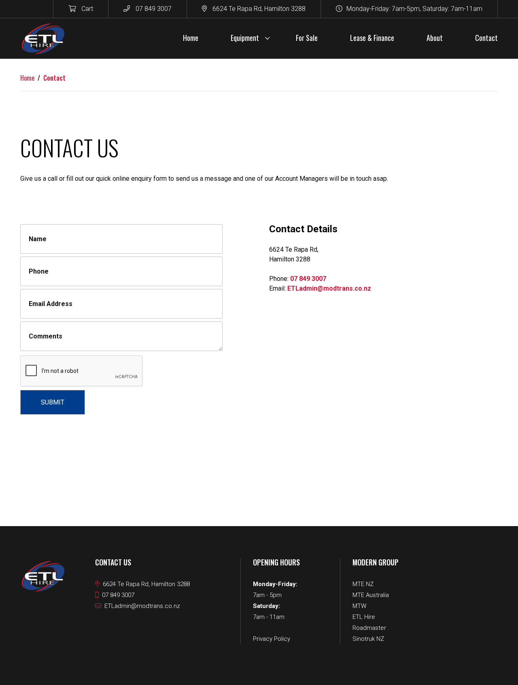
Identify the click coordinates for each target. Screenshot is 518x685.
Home (27, 78)
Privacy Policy (271, 638)
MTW (359, 606)
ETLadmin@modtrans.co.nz (329, 288)
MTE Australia (370, 595)
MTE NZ (363, 584)
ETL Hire (363, 617)
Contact (54, 78)
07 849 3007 (153, 9)
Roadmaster (369, 627)
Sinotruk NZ (368, 638)
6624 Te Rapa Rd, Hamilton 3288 (258, 9)
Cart (86, 9)
